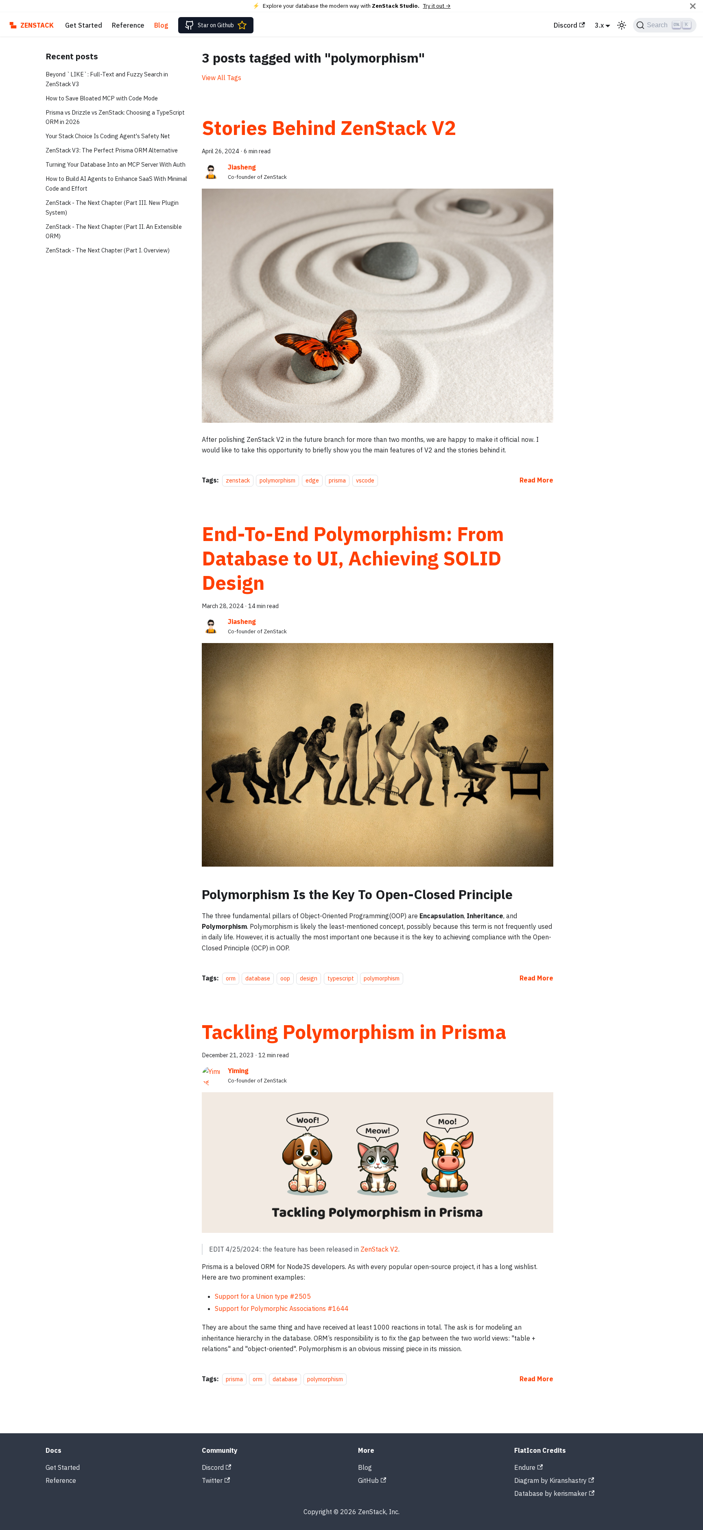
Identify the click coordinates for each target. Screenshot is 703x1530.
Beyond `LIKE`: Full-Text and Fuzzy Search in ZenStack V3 (107, 79)
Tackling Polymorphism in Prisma (354, 1031)
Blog (161, 25)
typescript (340, 978)
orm (231, 978)
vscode (365, 480)
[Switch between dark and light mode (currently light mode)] (621, 25)
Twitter (212, 1480)
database (257, 978)
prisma (337, 480)
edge (312, 480)
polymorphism (277, 480)
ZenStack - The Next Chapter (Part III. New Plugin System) (112, 207)
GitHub (368, 1480)
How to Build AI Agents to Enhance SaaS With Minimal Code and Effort (116, 183)
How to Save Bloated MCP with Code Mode (102, 98)
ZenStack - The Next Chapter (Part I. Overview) (108, 250)
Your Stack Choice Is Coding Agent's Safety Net (108, 136)
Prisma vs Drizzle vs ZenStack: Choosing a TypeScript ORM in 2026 (115, 117)
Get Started (83, 25)
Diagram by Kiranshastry (550, 1480)
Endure (524, 1467)
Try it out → (437, 5)
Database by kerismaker (550, 1493)
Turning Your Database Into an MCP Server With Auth (116, 164)
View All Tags (221, 78)
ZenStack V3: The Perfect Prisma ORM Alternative (112, 150)
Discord (565, 25)
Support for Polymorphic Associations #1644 (282, 1308)
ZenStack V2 (379, 1249)
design (308, 978)
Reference (128, 25)
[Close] (693, 6)
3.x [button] (599, 25)
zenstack (238, 480)
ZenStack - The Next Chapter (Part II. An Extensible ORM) (114, 231)
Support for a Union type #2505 (263, 1296)
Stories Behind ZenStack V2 (329, 127)
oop (285, 978)
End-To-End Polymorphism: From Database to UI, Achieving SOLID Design (353, 558)
